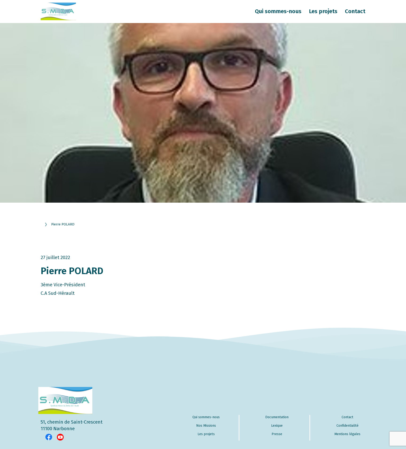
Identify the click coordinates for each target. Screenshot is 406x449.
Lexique (277, 426)
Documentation (277, 417)
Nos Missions (206, 426)
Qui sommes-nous (278, 11)
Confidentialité (347, 426)
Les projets (323, 11)
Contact (355, 11)
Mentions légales (347, 434)
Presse (277, 434)
